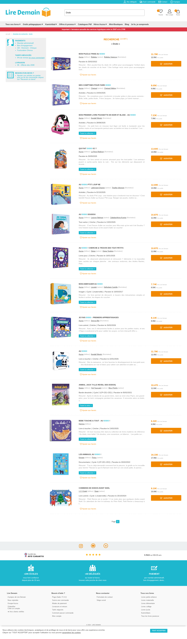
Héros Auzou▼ (100, 24)
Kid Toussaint (96, 388)
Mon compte (56, 616)
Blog (127, 24)
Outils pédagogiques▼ (33, 24)
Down (97, 491)
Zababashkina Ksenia (118, 218)
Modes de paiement (59, 603)
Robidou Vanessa (110, 57)
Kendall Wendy (96, 118)
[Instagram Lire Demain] (81, 547)
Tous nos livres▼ (13, 24)
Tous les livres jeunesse (150, 616)
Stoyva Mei (95, 321)
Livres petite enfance (149, 597)
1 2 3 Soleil (83, 491)
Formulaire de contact (105, 597)
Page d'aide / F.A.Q (59, 597)
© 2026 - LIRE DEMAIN (93, 625)
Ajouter (167, 64)
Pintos (94, 458)
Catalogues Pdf (85, 24)
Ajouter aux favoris (89, 75)
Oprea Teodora (108, 251)
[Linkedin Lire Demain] (106, 547)
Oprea (93, 251)
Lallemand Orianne (98, 188)
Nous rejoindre (13, 600)
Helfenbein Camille (111, 287)
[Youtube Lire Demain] (93, 547)
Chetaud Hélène (110, 88)
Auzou (81, 57)
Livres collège (146, 607)
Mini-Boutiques (116, 24)
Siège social (101, 600)
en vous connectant (37, 58)
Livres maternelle (147, 600)
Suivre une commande (60, 600)
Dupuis (81, 388)
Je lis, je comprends (140, 24)
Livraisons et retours (59, 607)
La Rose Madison (97, 152)
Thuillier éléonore (118, 188)
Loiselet (94, 287)
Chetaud (94, 88)
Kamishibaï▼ (51, 24)
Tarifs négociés (57, 610)
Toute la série (85, 405)
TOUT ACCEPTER (159, 631)
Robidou (94, 57)
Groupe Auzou (13, 603)
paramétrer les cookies (71, 633)
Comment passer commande (62, 613)
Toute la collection (86, 133)
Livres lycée (145, 610)
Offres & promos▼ (67, 24)
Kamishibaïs (145, 613)
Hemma (81, 424)
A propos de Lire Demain (17, 597)
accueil (8, 34)
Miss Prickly (113, 388)
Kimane (81, 458)
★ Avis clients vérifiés (16, 612)
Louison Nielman (97, 218)
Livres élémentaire (148, 603)
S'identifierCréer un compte (14, 607)
